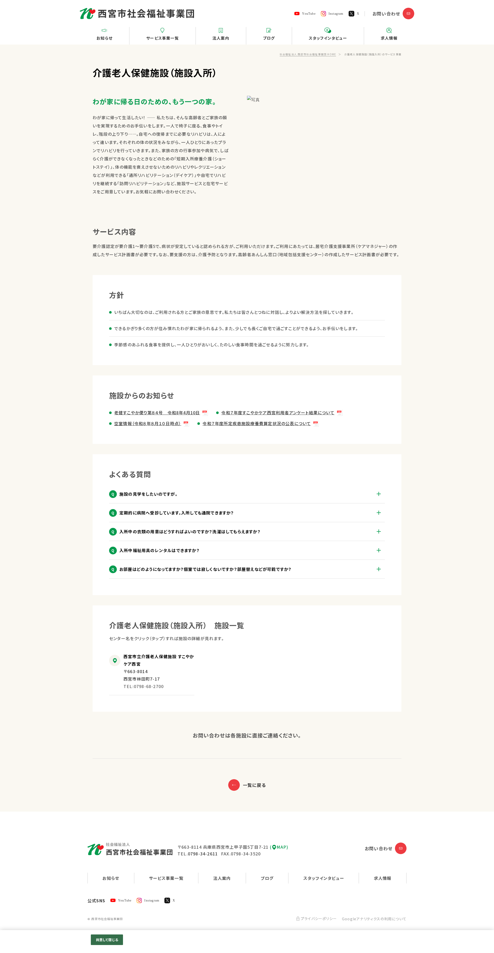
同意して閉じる (107, 939)
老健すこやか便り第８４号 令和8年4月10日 (157, 412)
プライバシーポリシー (319, 918)
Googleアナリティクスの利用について (374, 919)
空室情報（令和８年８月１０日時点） (147, 423)
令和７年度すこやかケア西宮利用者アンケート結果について (277, 412)
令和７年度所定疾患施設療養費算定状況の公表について (256, 423)
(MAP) (279, 847)
